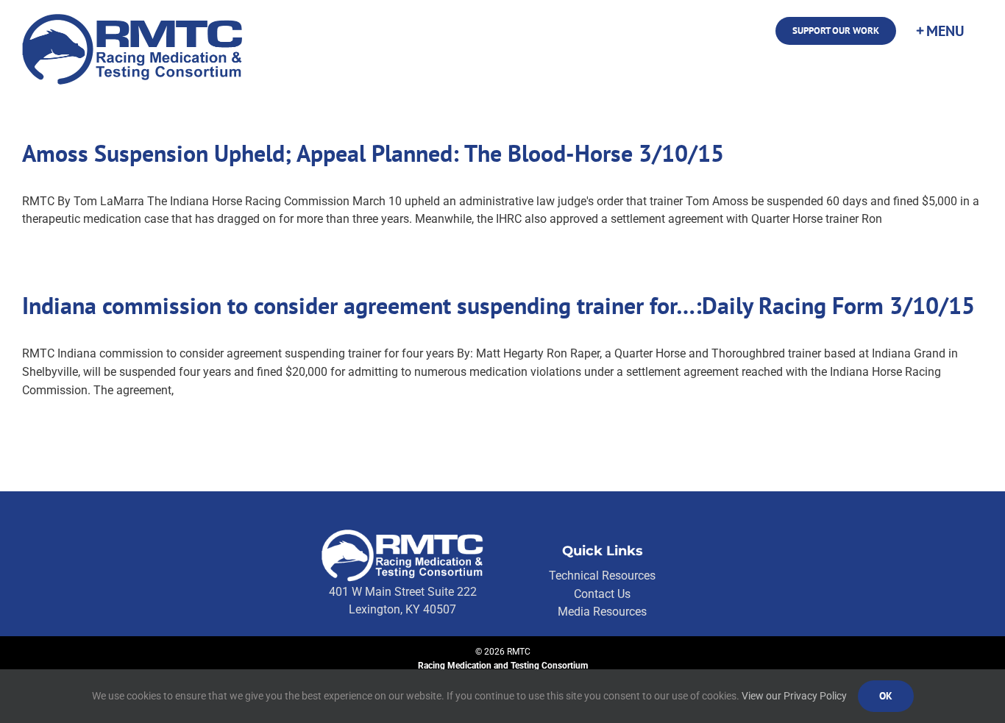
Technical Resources (602, 576)
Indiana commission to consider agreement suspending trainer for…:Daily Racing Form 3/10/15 (498, 305)
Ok (885, 695)
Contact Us (602, 594)
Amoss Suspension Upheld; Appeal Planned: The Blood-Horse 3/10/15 (373, 153)
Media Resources (602, 612)
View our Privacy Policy (794, 696)
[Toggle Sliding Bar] (940, 31)
